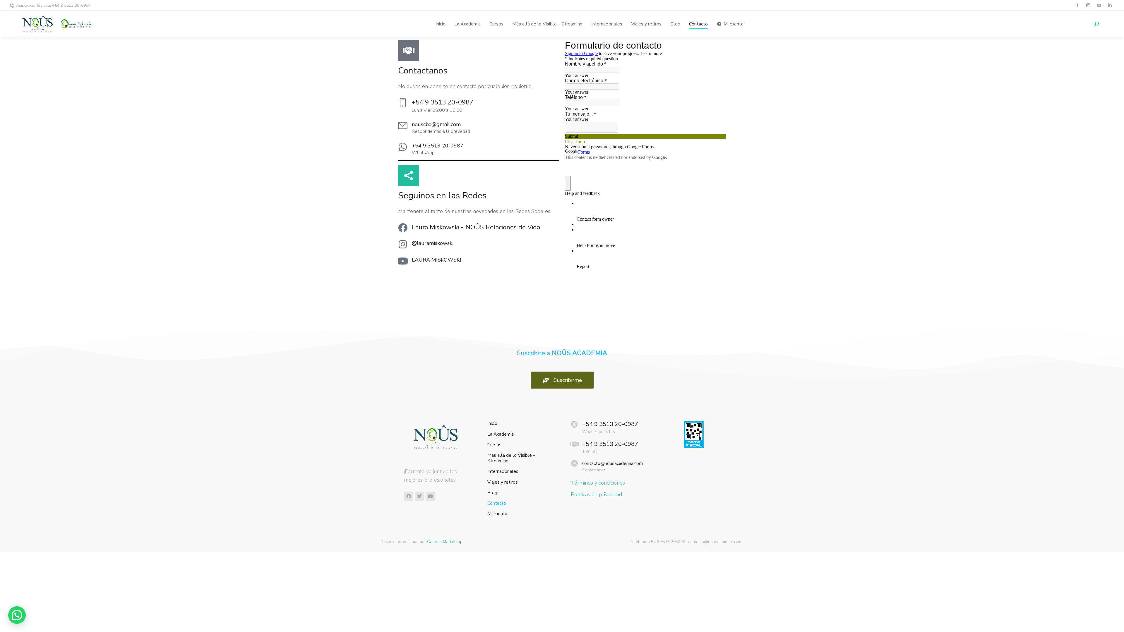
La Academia (500, 434)
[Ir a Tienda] (1115, 623)
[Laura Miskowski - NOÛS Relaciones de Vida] (402, 227)
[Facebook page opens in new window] (1077, 5)
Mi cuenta (497, 514)
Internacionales (502, 471)
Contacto (496, 503)
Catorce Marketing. (444, 542)
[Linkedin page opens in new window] (1109, 5)
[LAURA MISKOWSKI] (402, 261)
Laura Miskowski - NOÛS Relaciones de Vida (476, 227)
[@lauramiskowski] (402, 244)
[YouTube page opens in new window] (1099, 5)
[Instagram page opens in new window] (1088, 5)
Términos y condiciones (598, 482)
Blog (492, 493)
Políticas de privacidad (596, 494)
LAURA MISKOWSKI (436, 259)
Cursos (494, 445)
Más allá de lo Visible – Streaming (511, 458)
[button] (17, 615)
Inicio (492, 423)
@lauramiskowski (432, 243)
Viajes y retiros (502, 482)
